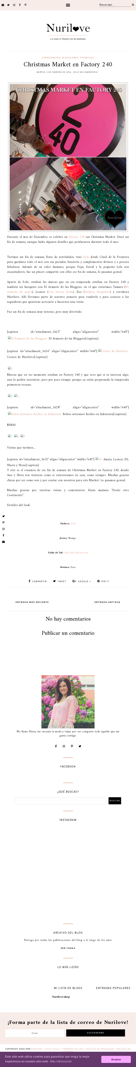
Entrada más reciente (32, 602)
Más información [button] (61, 1061)
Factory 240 (77, 237)
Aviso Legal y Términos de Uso (64, 1049)
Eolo (86, 257)
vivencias (87, 57)
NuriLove (36, 1049)
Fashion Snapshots (97, 292)
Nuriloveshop (61, 996)
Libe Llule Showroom (76, 553)
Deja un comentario (85, 72)
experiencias (51, 57)
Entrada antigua (107, 602)
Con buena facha (60, 292)
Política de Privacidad (100, 1049)
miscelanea (70, 57)
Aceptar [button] (116, 1059)
